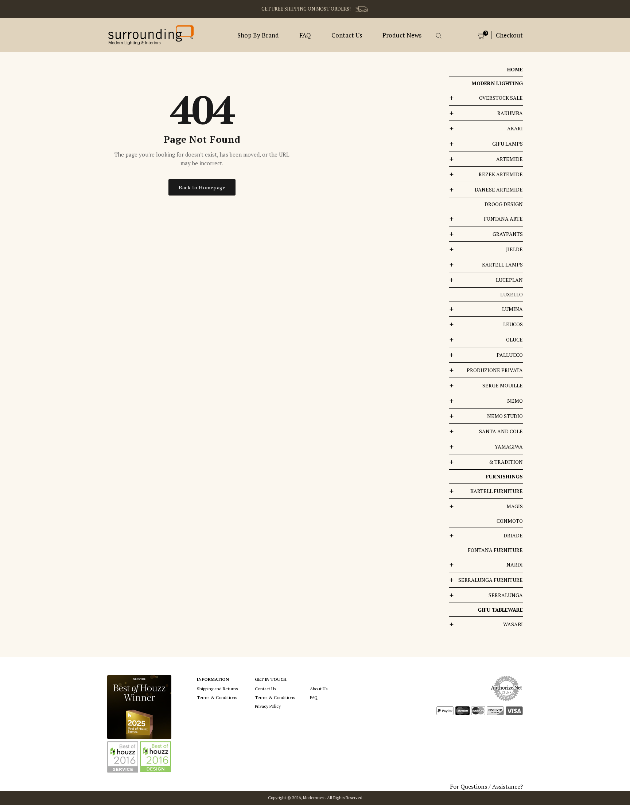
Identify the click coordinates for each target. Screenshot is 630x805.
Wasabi (513, 624)
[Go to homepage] (151, 34)
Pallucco (510, 354)
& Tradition (506, 461)
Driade (513, 535)
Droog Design (504, 204)
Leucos (513, 324)
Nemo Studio (505, 416)
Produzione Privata (495, 370)
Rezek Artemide (501, 174)
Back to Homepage (202, 187)
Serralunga (506, 595)
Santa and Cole (501, 431)
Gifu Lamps (507, 143)
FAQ (305, 35)
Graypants (508, 233)
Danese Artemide (499, 189)
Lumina (512, 308)
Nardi (514, 564)
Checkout (509, 35)
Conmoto (510, 520)
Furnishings (504, 476)
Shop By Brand (258, 35)
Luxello (511, 294)
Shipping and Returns (217, 688)
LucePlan (509, 279)
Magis (514, 506)
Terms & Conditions (217, 697)
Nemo (515, 400)
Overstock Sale (501, 97)
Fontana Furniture (495, 549)
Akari (515, 128)
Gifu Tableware (500, 609)
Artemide (509, 158)
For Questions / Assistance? (486, 786)
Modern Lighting (497, 83)
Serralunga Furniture (490, 579)
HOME (515, 69)
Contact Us (346, 35)
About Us (319, 688)
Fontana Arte (503, 218)
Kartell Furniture (496, 491)
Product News (401, 35)
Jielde (514, 249)
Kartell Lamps (502, 264)
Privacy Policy (268, 706)
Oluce (514, 339)
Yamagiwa (509, 446)
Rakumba (510, 113)
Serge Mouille (502, 385)
